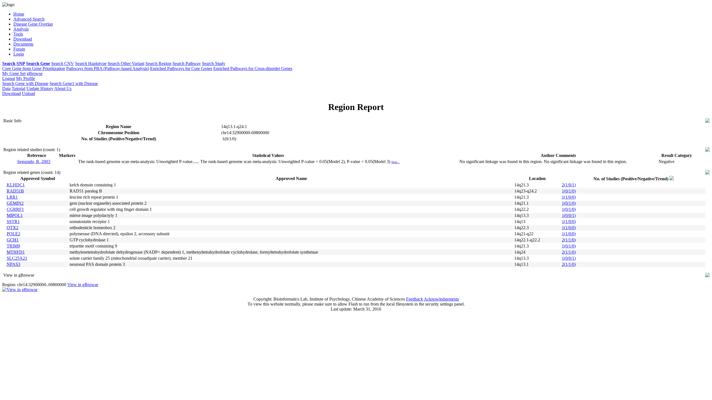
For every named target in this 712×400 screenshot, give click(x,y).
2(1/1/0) (569, 240)
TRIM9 (13, 246)
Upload (28, 93)
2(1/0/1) (569, 184)
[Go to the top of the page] (707, 121)
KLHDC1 (16, 184)
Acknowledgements (441, 299)
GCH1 (13, 240)
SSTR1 (13, 221)
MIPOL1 (15, 215)
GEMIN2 (15, 203)
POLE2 (13, 233)
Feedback (414, 299)
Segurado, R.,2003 (33, 161)
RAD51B (15, 191)
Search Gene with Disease (25, 83)
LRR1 (12, 197)
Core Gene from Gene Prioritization (33, 68)
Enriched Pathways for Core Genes (181, 68)
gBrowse (35, 73)
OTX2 (12, 227)
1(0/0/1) (569, 215)
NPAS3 (13, 264)
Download (11, 93)
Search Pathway (186, 63)
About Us (62, 88)
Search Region (158, 63)
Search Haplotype (91, 63)
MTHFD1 (16, 252)
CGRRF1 (15, 209)
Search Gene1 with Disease (74, 83)
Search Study (213, 63)
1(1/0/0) (569, 197)
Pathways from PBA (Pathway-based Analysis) (107, 68)
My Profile (25, 78)
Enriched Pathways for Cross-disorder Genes (252, 68)
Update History (39, 88)
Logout (8, 78)
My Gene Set (14, 73)
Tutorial (18, 88)
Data (6, 88)
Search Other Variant (126, 63)
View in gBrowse (82, 284)
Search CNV (62, 63)
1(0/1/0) (569, 191)
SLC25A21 (17, 258)
